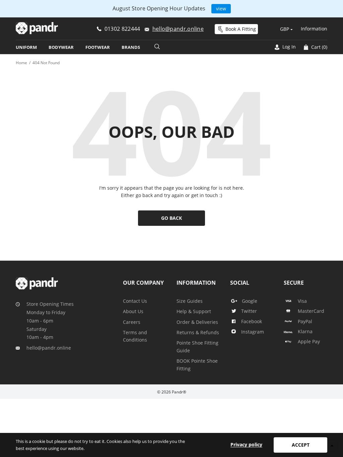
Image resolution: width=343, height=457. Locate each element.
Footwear (97, 47)
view (221, 8)
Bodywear (61, 47)
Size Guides (190, 301)
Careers (131, 322)
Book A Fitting (240, 29)
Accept (301, 445)
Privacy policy (246, 444)
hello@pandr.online (48, 348)
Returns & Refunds (198, 332)
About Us (133, 311)
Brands (131, 47)
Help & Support (194, 311)
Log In (288, 46)
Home (21, 63)
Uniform (26, 47)
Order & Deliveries (197, 322)
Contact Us (135, 301)
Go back (171, 218)
